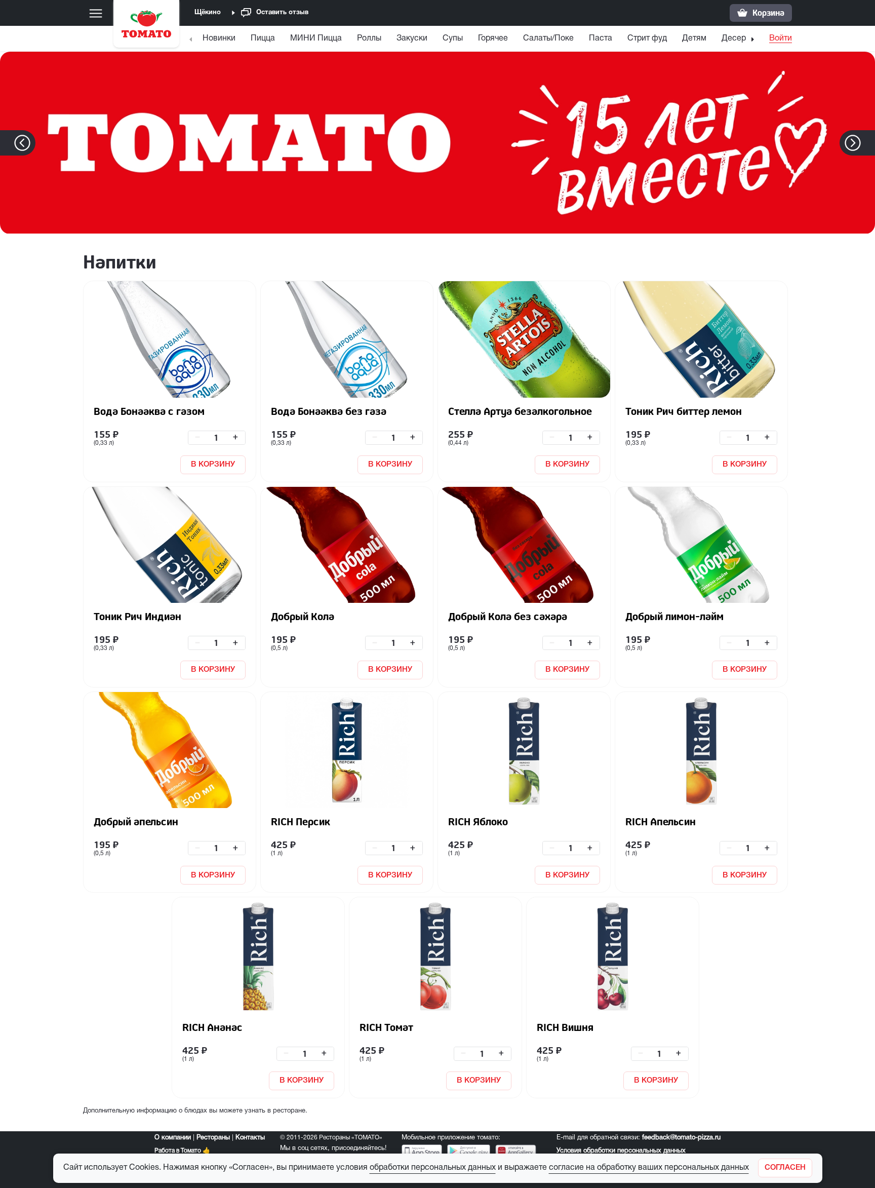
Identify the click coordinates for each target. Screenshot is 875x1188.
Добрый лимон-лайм (674, 616)
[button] (868, 143)
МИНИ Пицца (316, 38)
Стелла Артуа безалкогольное (520, 411)
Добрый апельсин (136, 821)
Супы (453, 38)
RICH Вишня (565, 1027)
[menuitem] (220, 41)
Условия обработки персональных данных (621, 1151)
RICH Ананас (212, 1027)
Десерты (738, 38)
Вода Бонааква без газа (328, 411)
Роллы (369, 38)
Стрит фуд (647, 38)
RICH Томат (386, 1027)
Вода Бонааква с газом (149, 411)
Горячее (493, 38)
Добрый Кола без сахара (507, 616)
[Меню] (95, 13)
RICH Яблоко (478, 821)
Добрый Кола (302, 616)
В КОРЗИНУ (213, 464)
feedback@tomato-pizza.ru (681, 1138)
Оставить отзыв (282, 13)
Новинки (219, 38)
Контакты (250, 1138)
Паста (600, 38)
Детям (694, 38)
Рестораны (213, 1138)
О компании (172, 1138)
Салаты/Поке (548, 38)
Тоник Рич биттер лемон (683, 411)
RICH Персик (300, 821)
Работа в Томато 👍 (182, 1151)
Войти (780, 38)
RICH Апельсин (660, 821)
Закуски (411, 38)
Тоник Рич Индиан (137, 616)
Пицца (263, 38)
